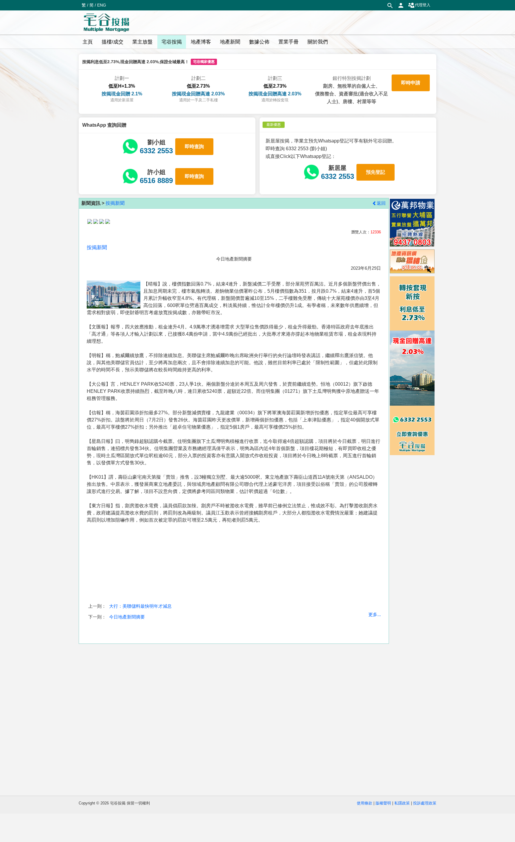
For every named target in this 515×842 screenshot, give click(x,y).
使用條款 (364, 803)
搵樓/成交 (112, 42)
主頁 (88, 42)
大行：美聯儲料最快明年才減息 (140, 606)
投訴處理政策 (424, 803)
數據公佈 (259, 42)
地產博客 (201, 42)
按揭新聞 (115, 203)
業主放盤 (142, 42)
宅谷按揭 (172, 42)
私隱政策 (402, 803)
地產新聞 (230, 42)
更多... (374, 614)
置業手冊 (288, 42)
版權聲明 (383, 803)
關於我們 (318, 42)
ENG (101, 5)
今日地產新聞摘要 (127, 616)
